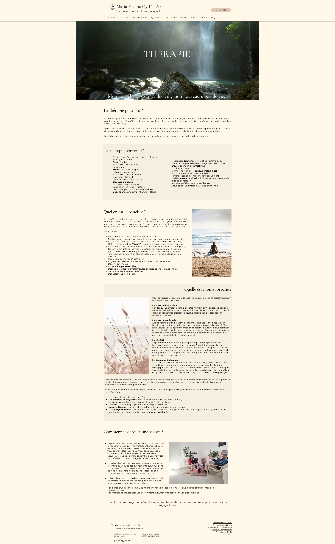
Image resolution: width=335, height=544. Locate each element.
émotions (148, 189)
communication (191, 178)
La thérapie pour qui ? (124, 110)
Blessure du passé (123, 182)
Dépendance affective (125, 192)
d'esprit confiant (158, 412)
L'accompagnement (115, 118)
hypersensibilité (208, 171)
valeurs (215, 176)
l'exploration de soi (185, 121)
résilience (204, 183)
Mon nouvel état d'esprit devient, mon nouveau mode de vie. (167, 96)
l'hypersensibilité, (127, 266)
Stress (116, 169)
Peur (116, 162)
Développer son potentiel (186, 166)
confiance (144, 136)
